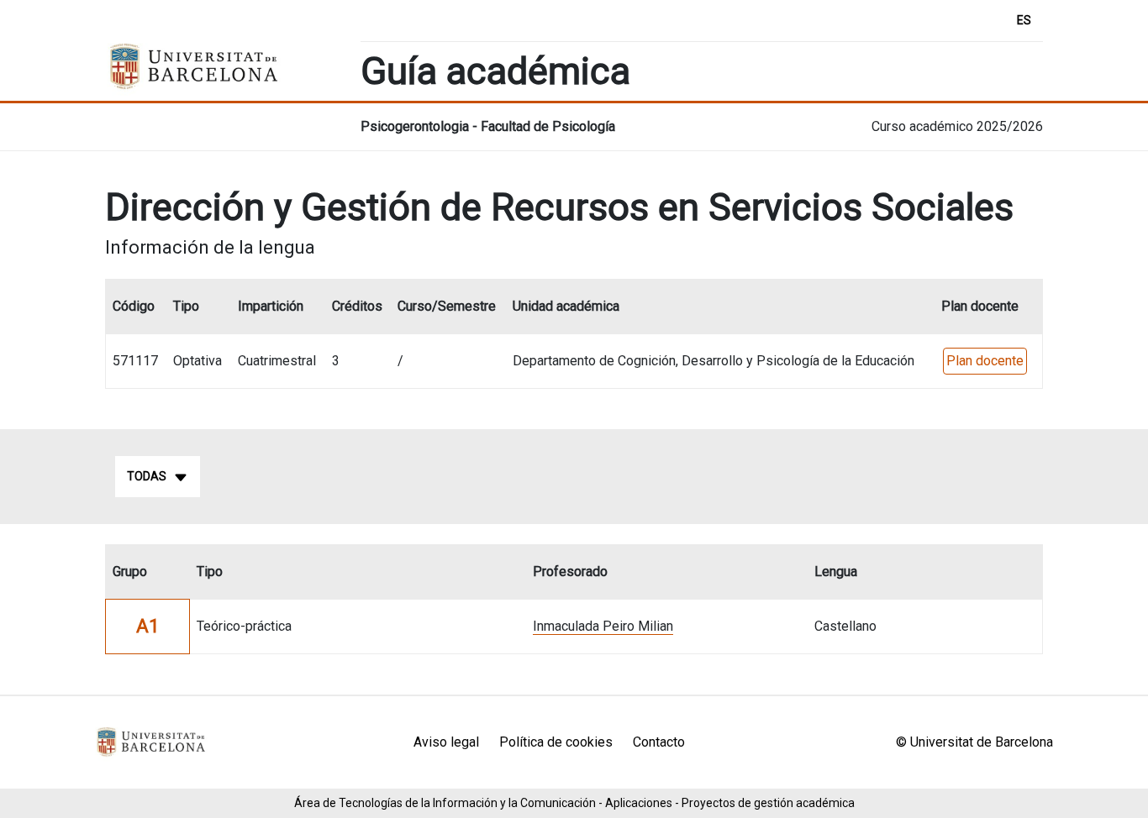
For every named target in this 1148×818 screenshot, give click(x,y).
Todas (146, 476)
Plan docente (985, 361)
